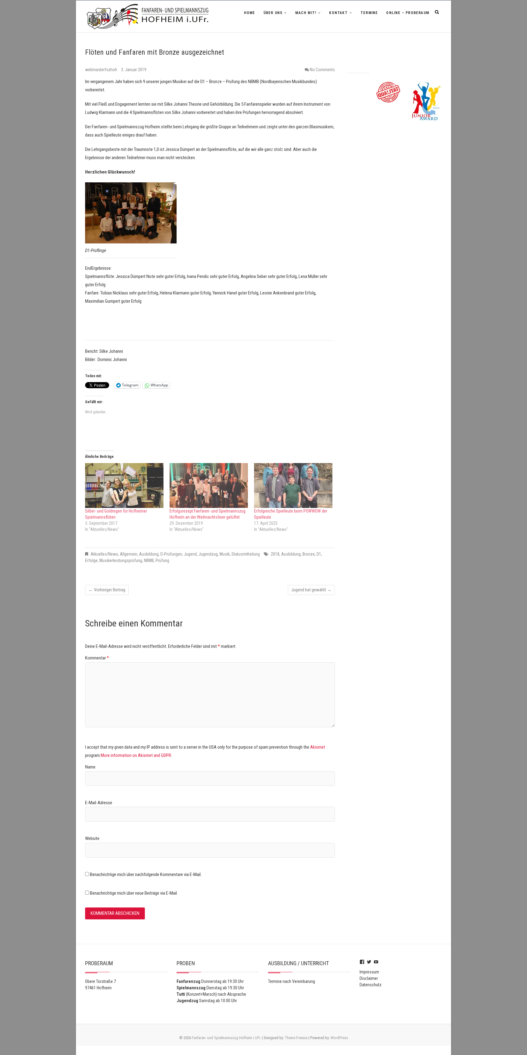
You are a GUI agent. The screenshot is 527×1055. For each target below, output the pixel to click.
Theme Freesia (296, 1037)
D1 (319, 554)
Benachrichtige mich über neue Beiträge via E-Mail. (134, 893)
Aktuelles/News (104, 554)
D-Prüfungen (171, 554)
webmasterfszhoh (101, 69)
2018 (275, 554)
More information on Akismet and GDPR (136, 755)
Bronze (309, 554)
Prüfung (162, 560)
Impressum (369, 971)
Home (249, 13)
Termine (369, 13)
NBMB (149, 560)
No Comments (322, 69)
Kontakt (338, 13)
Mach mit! (305, 13)
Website (92, 838)
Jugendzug (208, 554)
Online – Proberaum (407, 13)
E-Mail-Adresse (98, 802)
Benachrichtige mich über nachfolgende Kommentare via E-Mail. (146, 874)
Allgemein (128, 554)
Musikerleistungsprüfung (120, 560)
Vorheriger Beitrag (106, 590)
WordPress (339, 1037)
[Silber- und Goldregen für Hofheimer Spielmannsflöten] (124, 485)
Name (90, 767)
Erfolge (91, 560)
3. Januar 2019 (133, 69)
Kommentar (97, 658)
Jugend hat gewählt (311, 590)
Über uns (273, 13)
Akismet (317, 747)
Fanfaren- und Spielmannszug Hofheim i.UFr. (226, 1037)
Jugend (190, 554)
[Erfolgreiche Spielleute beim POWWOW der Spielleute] (293, 485)
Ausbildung (149, 554)
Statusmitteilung (245, 554)
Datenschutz (371, 984)
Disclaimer (369, 978)
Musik (225, 554)
